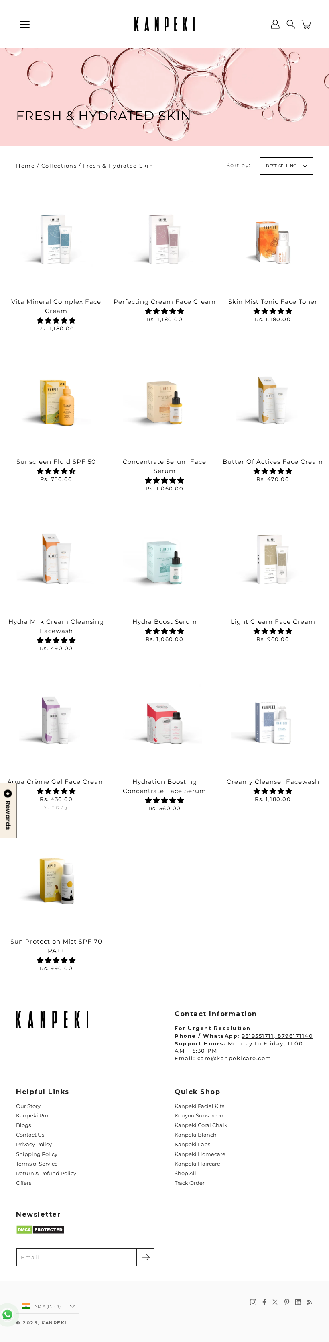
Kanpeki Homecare (200, 1154)
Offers (23, 1183)
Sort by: (239, 165)
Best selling (281, 165)
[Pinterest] (286, 1302)
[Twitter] (275, 1302)
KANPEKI (54, 1323)
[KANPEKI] (164, 24)
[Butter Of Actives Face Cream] (273, 397)
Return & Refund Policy (46, 1173)
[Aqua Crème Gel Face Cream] (56, 717)
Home (25, 166)
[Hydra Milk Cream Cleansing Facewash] (56, 557)
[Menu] (25, 24)
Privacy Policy (34, 1144)
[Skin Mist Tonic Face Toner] (273, 237)
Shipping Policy (36, 1154)
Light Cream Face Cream (273, 621)
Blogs (23, 1125)
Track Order (190, 1183)
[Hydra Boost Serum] (164, 557)
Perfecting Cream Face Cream (165, 301)
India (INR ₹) (47, 1306)
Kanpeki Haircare (197, 1164)
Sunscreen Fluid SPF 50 (56, 461)
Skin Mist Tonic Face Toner (272, 301)
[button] (290, 24)
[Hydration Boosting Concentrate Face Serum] (164, 717)
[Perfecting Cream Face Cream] (164, 237)
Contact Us (30, 1135)
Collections (59, 166)
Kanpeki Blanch (196, 1135)
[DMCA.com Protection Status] (40, 1233)
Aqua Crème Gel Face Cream (56, 781)
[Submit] (145, 1257)
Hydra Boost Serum (164, 621)
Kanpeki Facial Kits (199, 1106)
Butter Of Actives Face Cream (273, 461)
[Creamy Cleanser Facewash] (273, 717)
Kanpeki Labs (192, 1144)
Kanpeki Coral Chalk (201, 1125)
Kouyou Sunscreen (199, 1116)
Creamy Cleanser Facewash (273, 781)
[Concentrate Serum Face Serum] (164, 397)
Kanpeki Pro (32, 1116)
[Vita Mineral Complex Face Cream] (56, 237)
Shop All (185, 1173)
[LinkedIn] (298, 1302)
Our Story (28, 1106)
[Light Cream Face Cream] (273, 557)
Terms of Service (37, 1164)
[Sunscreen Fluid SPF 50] (56, 397)
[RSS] (309, 1302)
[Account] (275, 24)
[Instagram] (253, 1302)
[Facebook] (264, 1302)
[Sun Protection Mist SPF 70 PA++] (56, 877)
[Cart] (306, 24)
